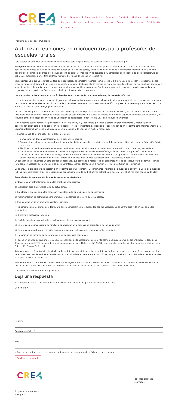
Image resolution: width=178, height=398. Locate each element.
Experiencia (67, 27)
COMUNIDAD (153, 22)
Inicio (63, 17)
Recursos (110, 17)
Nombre (19, 321)
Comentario (21, 288)
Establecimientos (93, 17)
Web (17, 342)
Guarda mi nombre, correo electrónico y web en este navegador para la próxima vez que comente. (66, 352)
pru (98, 22)
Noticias (89, 22)
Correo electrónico (25, 331)
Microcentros (151, 17)
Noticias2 (123, 17)
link (58, 270)
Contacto (137, 17)
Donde (77, 22)
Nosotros (74, 17)
